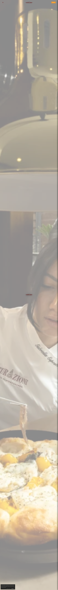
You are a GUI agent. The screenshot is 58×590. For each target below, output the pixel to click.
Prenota (53, 2)
